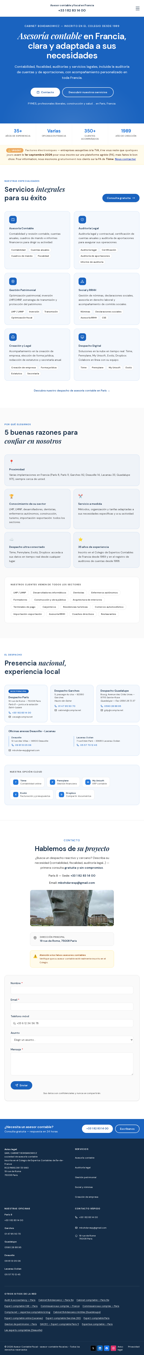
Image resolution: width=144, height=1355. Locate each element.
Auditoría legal (83, 1167)
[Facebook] (106, 1348)
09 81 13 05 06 (23, 745)
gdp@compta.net (113, 710)
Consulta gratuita (118, 198)
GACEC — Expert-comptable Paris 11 (59, 1324)
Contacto (47, 92)
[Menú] (138, 8)
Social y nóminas (84, 1187)
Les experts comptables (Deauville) (23, 1330)
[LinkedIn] (100, 1348)
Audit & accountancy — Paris (19, 1300)
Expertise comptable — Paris (97, 1324)
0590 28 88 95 (112, 706)
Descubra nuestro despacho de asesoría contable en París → (72, 390)
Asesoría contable (84, 1157)
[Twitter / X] (93, 1348)
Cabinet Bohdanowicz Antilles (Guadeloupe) (76, 1312)
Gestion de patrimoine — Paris (20, 1324)
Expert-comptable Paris (97, 1318)
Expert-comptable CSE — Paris (21, 1306)
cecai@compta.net (22, 716)
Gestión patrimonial (85, 1177)
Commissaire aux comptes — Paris (100, 1306)
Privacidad (134, 1346)
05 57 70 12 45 (88, 745)
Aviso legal (120, 1348)
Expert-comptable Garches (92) (63, 1318)
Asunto (15, 1033)
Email (15, 999)
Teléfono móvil (20, 1016)
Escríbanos (127, 1128)
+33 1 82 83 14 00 (72, 10)
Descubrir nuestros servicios (88, 92)
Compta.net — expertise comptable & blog (27, 1312)
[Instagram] (113, 1348)
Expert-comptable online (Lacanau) (23, 1318)
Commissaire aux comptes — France (60, 1306)
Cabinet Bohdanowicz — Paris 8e (56, 1300)
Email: (72, 883)
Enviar (24, 1085)
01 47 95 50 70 (66, 706)
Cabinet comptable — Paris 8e (92, 1300)
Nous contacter (125, 159)
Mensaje (17, 1049)
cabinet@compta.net (69, 710)
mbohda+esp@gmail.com (26, 750)
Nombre (17, 983)
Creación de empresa (86, 1196)
